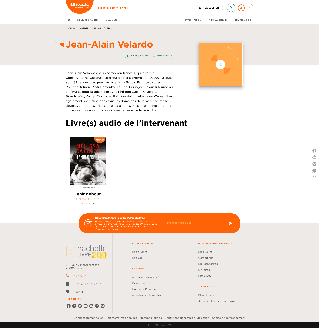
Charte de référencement (228, 317)
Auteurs (84, 28)
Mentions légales (151, 317)
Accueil (72, 28)
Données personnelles (88, 317)
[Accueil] (80, 8)
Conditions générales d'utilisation (187, 317)
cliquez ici (116, 229)
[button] (209, 8)
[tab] (69, 20)
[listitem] (68, 306)
